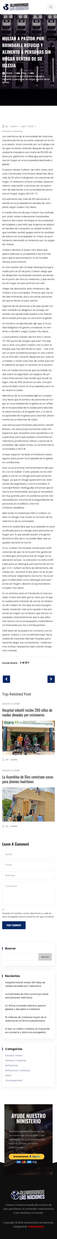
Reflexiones (11, 1065)
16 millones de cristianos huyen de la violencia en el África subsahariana (25, 1019)
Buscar (10, 948)
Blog (23, 73)
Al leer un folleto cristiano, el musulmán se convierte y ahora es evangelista (27, 1030)
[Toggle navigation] (51, 7)
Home (9, 73)
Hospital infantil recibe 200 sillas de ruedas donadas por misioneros (27, 712)
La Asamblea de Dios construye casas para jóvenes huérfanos (27, 779)
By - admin (11, 126)
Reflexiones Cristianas (17, 1070)
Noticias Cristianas (12, 131)
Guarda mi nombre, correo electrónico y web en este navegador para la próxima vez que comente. (28, 915)
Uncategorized (13, 1080)
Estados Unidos (13, 1055)
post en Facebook (29, 593)
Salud (8, 1075)
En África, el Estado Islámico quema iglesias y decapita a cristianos (25, 1007)
